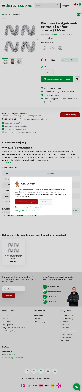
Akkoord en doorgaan (26, 202)
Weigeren (46, 202)
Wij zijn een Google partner (25, 211)
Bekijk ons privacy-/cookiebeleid (28, 207)
